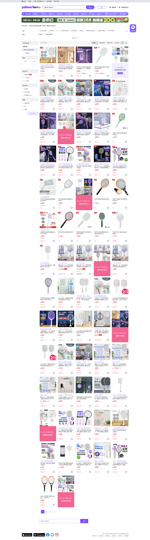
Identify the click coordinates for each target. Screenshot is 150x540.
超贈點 (124, 14)
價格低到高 (102, 43)
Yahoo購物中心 (31, 7)
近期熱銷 (117, 43)
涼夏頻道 (76, 14)
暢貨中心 (52, 14)
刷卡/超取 (92, 14)
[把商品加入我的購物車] (53, 76)
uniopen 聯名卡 (112, 14)
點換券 (36, 14)
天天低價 (68, 14)
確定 (34, 66)
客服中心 (95, 536)
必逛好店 (84, 14)
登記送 (44, 14)
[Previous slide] (41, 55)
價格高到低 (110, 43)
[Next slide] (55, 55)
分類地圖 (126, 536)
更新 (127, 533)
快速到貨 (59, 14)
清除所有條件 (33, 113)
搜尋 (84, 521)
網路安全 (114, 536)
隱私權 (120, 536)
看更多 (99, 14)
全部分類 (25, 46)
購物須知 (108, 536)
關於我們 (101, 536)
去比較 (120, 73)
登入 (101, 7)
